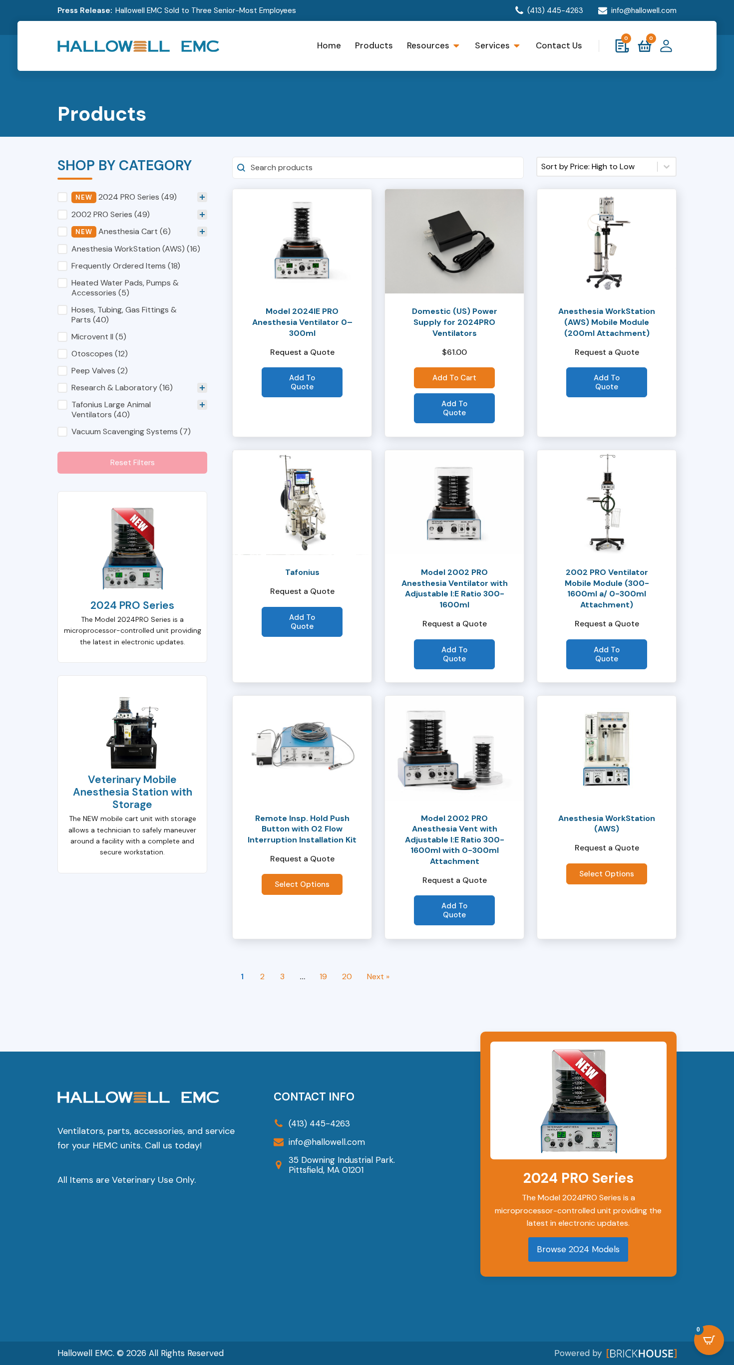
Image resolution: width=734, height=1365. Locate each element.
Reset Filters (132, 463)
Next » (378, 976)
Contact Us (559, 45)
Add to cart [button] (454, 378)
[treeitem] (132, 215)
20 (347, 976)
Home (329, 45)
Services (492, 45)
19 (323, 976)
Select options (302, 884)
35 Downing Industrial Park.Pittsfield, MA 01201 (342, 1165)
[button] (132, 215)
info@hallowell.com (644, 10)
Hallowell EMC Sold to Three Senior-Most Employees (205, 10)
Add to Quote (302, 382)
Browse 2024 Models (578, 1249)
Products (374, 45)
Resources (428, 45)
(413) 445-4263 (555, 10)
